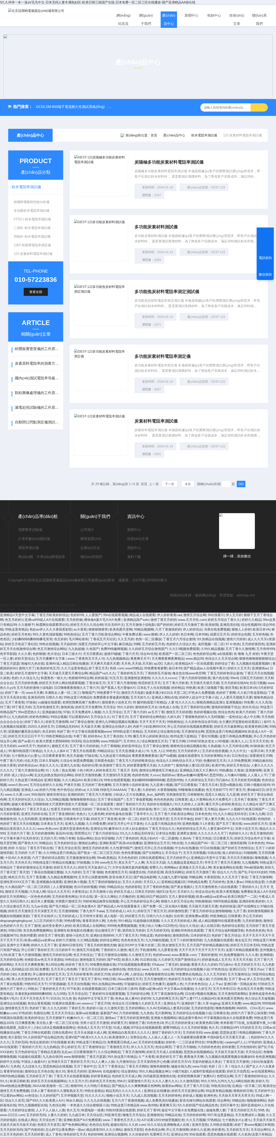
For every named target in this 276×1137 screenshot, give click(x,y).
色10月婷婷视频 (85, 887)
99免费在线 (214, 1042)
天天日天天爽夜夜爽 (29, 964)
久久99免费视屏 (239, 760)
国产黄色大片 (27, 843)
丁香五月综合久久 (162, 828)
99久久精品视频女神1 (154, 1071)
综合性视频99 (251, 624)
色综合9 (118, 1003)
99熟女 (33, 988)
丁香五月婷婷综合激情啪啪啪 (210, 911)
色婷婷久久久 (238, 833)
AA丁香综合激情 (82, 722)
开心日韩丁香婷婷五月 (37, 950)
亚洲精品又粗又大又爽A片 (198, 770)
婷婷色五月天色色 (102, 1081)
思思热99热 (175, 780)
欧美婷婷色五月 (48, 668)
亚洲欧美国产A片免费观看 (82, 1120)
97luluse (157, 964)
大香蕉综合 (80, 891)
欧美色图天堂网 (121, 629)
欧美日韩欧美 (19, 1081)
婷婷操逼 (101, 678)
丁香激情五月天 (118, 1047)
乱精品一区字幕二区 (246, 1086)
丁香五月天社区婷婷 (92, 969)
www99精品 (133, 668)
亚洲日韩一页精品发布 (240, 984)
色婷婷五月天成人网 (126, 1076)
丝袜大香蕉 (8, 765)
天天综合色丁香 (50, 1120)
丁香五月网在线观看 (35, 1032)
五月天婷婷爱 (34, 1134)
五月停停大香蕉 (91, 916)
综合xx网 (26, 775)
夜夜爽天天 (168, 1105)
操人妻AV (132, 998)
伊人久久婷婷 (169, 634)
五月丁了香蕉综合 (111, 1066)
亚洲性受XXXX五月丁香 (17, 882)
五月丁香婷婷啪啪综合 (104, 882)
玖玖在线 (86, 896)
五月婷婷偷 (74, 619)
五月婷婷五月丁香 (39, 1076)
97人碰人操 (201, 979)
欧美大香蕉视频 (227, 891)
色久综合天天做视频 (259, 998)
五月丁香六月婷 (135, 712)
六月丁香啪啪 (110, 746)
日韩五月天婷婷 (251, 678)
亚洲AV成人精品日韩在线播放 (67, 663)
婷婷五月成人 (123, 891)
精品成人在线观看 (142, 615)
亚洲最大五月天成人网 (195, 867)
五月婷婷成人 (115, 911)
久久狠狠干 (26, 624)
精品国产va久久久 (102, 673)
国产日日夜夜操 (185, 785)
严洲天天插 (72, 785)
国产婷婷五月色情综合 (237, 848)
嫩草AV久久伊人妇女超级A (127, 828)
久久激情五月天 (140, 955)
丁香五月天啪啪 (184, 1047)
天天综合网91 (260, 1129)
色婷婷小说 (94, 1008)
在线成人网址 (27, 1120)
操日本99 (175, 668)
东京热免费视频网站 (37, 930)
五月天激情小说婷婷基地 (130, 785)
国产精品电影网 (144, 877)
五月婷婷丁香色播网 (96, 785)
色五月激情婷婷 (261, 833)
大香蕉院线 (212, 877)
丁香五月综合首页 (67, 848)
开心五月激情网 (177, 1129)
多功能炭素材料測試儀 (156, 226)
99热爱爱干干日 (108, 692)
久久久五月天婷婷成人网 (178, 921)
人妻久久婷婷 (57, 1115)
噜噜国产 (88, 692)
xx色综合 (31, 1095)
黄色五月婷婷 (76, 1071)
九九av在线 (39, 906)
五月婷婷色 (217, 882)
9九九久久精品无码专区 (230, 814)
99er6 (234, 678)
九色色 (111, 921)
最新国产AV (108, 1013)
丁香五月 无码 (127, 770)
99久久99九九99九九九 (217, 1081)
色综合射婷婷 (39, 1042)
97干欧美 (73, 988)
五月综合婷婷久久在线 (46, 785)
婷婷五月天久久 (65, 867)
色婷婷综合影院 (232, 925)
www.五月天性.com (192, 619)
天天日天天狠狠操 (240, 857)
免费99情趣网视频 (114, 649)
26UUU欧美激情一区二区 (50, 1086)
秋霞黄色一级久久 (54, 678)
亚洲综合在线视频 (13, 1003)
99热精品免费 (197, 882)
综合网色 (223, 1100)
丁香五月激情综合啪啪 (110, 955)
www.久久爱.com (17, 794)
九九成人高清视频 (144, 1095)
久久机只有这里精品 (251, 692)
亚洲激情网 (253, 770)
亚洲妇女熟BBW (102, 935)
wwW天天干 (26, 746)
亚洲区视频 (52, 780)
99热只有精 (66, 838)
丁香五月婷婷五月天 (241, 1110)
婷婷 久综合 (16, 848)
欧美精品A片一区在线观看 (194, 663)
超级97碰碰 (112, 654)
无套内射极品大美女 (206, 1061)
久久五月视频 (195, 1120)
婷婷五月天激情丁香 (189, 624)
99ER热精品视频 (225, 901)
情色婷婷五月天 (74, 1134)
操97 (267, 722)
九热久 (169, 663)
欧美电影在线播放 (80, 930)
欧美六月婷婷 (245, 712)
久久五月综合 (112, 712)
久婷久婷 (173, 717)
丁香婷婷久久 (248, 887)
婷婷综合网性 (109, 940)
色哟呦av (170, 867)
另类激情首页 (175, 794)
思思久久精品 (214, 794)
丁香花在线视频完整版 (47, 872)
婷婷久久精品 (251, 619)
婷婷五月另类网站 (13, 896)
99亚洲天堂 (112, 1115)
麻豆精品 (125, 644)
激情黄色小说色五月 (116, 702)
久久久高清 (263, 702)
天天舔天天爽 (90, 726)
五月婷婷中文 (264, 1091)
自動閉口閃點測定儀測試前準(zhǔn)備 (37, 422)
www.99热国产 (111, 741)
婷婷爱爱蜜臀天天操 (141, 765)
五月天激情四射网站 (232, 993)
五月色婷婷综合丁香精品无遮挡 (37, 1052)
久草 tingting (211, 1003)
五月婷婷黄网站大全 (215, 755)
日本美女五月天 (52, 823)
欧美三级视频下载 (210, 687)
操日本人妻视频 (42, 901)
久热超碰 (214, 746)
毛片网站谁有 (78, 639)
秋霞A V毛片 (9, 998)
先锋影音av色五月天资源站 (43, 959)
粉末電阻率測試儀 (204, 135)
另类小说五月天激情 (94, 1023)
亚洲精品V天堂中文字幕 (17, 615)
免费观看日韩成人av (121, 1042)
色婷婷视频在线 (205, 712)
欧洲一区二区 (128, 819)
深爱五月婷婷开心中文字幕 (97, 644)
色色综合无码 (99, 1124)
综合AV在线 (148, 654)
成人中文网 (251, 717)
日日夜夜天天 (223, 838)
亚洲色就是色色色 (262, 993)
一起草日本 (256, 751)
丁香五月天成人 (38, 809)
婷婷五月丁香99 (148, 1110)
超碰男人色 (175, 984)
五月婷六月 (49, 838)
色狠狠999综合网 (80, 678)
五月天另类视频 (194, 853)
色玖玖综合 (250, 707)
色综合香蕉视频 (39, 1003)
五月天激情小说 (100, 891)
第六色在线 (220, 678)
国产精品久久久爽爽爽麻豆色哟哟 (136, 1086)
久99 (127, 736)
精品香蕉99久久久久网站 (104, 1129)
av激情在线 (117, 969)
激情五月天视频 (16, 891)
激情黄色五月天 (16, 1008)
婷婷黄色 (218, 1129)
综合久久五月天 (58, 891)
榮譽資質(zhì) (90, 539)
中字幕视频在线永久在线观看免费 (228, 1018)
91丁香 (5, 707)
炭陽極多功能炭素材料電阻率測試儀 (169, 162)
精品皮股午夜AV (190, 1018)
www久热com (18, 785)
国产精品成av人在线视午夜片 (204, 668)
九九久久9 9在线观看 (241, 819)
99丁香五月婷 (21, 707)
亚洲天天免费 (231, 1003)
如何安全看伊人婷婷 (56, 925)
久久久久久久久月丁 (212, 833)
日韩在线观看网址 (152, 857)
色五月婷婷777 (216, 790)
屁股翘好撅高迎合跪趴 (24, 731)
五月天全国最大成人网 (90, 1032)
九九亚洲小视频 (161, 785)
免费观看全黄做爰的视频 (111, 697)
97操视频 (83, 862)
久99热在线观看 (221, 1124)
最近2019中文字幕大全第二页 (139, 945)
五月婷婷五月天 (237, 1129)
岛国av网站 (85, 838)
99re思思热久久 (29, 712)
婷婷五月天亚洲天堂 (154, 819)
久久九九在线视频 (97, 1100)
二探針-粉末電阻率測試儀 (32, 228)
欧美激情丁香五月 (112, 765)
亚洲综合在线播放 (157, 1091)
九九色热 (146, 1013)
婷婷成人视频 (192, 1095)
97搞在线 (91, 755)
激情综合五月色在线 (39, 1071)
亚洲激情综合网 (50, 819)
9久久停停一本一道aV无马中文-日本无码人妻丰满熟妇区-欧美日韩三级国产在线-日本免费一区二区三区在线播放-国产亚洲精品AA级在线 (97, 2)
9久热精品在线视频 (211, 639)
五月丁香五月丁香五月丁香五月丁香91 (73, 979)
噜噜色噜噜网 (225, 1008)
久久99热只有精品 (97, 1086)
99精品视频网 (144, 629)
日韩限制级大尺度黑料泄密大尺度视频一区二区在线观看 (73, 804)
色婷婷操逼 (228, 906)
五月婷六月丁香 (18, 833)
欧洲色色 (210, 1095)
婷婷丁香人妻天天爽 (209, 819)
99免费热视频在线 (103, 964)
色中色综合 (65, 790)
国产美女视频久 (182, 887)
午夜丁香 (79, 736)
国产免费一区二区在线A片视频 (165, 906)
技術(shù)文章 (236, 19)
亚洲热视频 (190, 823)
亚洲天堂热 (200, 1124)
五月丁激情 (32, 925)
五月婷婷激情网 (42, 833)
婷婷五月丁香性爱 (51, 935)
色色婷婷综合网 (204, 654)
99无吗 (76, 741)
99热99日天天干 (35, 984)
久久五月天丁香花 (235, 877)
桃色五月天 (16, 877)
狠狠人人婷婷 (241, 629)
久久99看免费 (96, 823)
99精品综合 (105, 751)
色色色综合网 (154, 1129)
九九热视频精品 (117, 658)
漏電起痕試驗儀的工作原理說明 (37, 407)
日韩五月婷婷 (144, 891)
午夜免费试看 (132, 634)
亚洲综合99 (98, 828)
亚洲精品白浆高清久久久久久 (129, 1032)
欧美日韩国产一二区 (259, 809)
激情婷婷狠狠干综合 (225, 707)
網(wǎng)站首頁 (123, 19)
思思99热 (216, 775)
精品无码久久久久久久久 (124, 1091)
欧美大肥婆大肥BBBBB (52, 741)
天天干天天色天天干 (34, 998)
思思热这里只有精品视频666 (226, 731)
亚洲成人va (29, 790)
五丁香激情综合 (93, 1047)
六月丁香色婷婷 (127, 838)
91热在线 (214, 853)
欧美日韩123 (93, 780)
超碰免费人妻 (216, 1110)
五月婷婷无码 (192, 1032)
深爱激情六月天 (139, 1081)
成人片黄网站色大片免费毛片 (211, 799)
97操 (66, 712)
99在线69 (38, 794)
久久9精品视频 (87, 940)
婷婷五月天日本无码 (244, 945)
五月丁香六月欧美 (175, 683)
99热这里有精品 (16, 629)
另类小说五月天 (246, 828)
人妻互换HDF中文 (220, 828)
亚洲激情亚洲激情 (137, 678)
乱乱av (67, 1052)
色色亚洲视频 (265, 1056)
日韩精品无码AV (67, 726)
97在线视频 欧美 (62, 1042)
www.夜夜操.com (183, 955)
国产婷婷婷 (165, 624)
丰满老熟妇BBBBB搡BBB (33, 993)
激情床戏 (67, 707)
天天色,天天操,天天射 (136, 663)
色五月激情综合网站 (51, 649)
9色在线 (177, 843)
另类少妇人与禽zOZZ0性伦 (157, 925)
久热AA (185, 838)
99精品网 (195, 877)
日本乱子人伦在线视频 (153, 687)
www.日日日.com (12, 1115)
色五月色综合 (83, 955)
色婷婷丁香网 (225, 692)
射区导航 (231, 687)
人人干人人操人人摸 (50, 1110)
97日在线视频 (210, 848)
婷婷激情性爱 (178, 911)
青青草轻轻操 (13, 1071)
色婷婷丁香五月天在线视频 (19, 823)
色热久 (81, 814)
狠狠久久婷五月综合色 (177, 901)
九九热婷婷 (19, 717)
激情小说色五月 (77, 935)
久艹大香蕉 (146, 1056)
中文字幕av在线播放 (178, 988)
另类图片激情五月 (68, 901)
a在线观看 (224, 654)
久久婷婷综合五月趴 (199, 780)
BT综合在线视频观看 (146, 1027)
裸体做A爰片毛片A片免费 (103, 619)
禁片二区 (160, 809)
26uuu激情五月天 (129, 979)
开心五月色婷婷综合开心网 (139, 901)
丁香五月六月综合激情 (179, 639)
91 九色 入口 (155, 751)
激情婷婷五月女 (146, 707)
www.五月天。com (155, 969)
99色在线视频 (49, 644)
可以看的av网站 (11, 1095)
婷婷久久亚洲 (200, 1129)
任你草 (178, 916)
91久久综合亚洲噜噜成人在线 (168, 1124)
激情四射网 (238, 843)
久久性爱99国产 (121, 848)
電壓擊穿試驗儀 (30, 529)
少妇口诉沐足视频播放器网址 (54, 1027)
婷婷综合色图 (241, 634)
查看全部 (35, 292)
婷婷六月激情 (65, 940)
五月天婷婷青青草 (80, 974)
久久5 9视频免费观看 (184, 649)
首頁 (154, 135)
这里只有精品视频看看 (242, 950)
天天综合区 (253, 1052)
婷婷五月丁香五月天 (151, 911)
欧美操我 (211, 624)
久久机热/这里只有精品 (254, 1134)
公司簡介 (87, 529)
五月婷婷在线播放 (151, 1042)
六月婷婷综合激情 (21, 1110)
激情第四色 (180, 935)
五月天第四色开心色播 (153, 1061)
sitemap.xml (246, 595)
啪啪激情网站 (256, 1100)
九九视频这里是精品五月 (185, 862)
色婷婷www (161, 955)
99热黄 (191, 687)
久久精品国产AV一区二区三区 (206, 843)
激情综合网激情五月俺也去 (158, 770)
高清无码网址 (174, 872)
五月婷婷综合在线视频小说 (190, 969)
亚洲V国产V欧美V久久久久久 (86, 1037)
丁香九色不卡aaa (92, 911)
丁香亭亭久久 (143, 814)
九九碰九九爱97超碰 (172, 877)
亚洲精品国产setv (136, 619)
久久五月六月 (78, 1081)
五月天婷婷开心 (177, 857)
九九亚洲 (232, 794)
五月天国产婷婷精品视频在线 (208, 945)
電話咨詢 (265, 258)
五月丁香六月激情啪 (121, 683)
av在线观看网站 (262, 1071)
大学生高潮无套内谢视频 (130, 867)
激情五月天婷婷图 (179, 712)
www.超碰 (211, 1032)
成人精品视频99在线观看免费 (219, 921)
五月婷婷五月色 (153, 644)
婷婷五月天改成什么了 (94, 867)
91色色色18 (155, 1023)
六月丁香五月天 (126, 935)
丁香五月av (255, 969)
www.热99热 (149, 1105)
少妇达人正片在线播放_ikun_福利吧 (138, 794)
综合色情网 (91, 741)
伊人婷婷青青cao (169, 615)
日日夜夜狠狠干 (84, 1052)
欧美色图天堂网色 (230, 998)
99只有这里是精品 (220, 1115)
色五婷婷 (60, 639)
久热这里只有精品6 (28, 780)
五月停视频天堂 (72, 1095)
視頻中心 (214, 15)
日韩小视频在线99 (257, 785)
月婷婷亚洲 (155, 872)
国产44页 (113, 959)
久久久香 (24, 654)
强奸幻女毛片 (166, 891)
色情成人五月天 (88, 1027)
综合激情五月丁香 (108, 930)
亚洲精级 (266, 955)
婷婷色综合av (28, 765)
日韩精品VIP (229, 1027)
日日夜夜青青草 (53, 755)
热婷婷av (168, 775)
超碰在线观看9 (188, 755)
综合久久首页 (14, 1100)
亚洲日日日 (237, 969)
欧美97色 (218, 765)
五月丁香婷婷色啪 (156, 887)
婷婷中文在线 (9, 1061)
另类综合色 (138, 1037)
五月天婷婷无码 (158, 930)
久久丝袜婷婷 (138, 1134)
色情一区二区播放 (148, 639)
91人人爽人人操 (102, 1061)
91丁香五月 (120, 717)
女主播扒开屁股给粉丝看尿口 (240, 722)
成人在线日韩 (210, 925)
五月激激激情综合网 (80, 857)
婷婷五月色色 (21, 634)
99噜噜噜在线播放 (191, 790)
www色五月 (108, 862)
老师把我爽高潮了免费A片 (81, 702)
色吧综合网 (225, 1076)
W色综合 (71, 959)
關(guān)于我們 (146, 19)
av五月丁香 (156, 712)
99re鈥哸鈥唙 (253, 867)
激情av (110, 1018)
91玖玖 (55, 998)
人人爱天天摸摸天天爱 (236, 697)
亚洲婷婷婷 (75, 794)
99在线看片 (216, 615)
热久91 (60, 1071)
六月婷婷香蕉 (9, 814)
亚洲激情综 (155, 1115)
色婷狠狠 (39, 654)
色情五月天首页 (48, 1124)
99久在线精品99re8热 (107, 984)
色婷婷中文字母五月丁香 (95, 998)
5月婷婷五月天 (250, 1027)
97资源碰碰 (57, 984)
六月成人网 (37, 891)
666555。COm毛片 (250, 1008)
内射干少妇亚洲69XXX (149, 726)
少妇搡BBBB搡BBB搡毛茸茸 (31, 639)
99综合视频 (58, 717)
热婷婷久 (43, 746)
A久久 (131, 911)
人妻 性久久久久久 (181, 702)
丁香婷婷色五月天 (130, 673)
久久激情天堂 (114, 1008)
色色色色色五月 (132, 940)
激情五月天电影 (132, 692)
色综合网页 (163, 1047)
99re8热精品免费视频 (15, 1086)
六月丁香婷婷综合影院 (48, 857)
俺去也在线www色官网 (188, 673)
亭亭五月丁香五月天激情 (222, 862)
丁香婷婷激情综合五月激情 (32, 867)
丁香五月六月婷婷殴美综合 (135, 760)
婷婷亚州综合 (131, 746)
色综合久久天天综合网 (221, 658)
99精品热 (238, 1100)
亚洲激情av (260, 668)
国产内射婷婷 (34, 1129)
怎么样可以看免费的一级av (65, 1129)
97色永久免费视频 (201, 692)
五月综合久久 (100, 717)
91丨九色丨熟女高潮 (60, 770)
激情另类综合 (56, 794)
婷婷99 (146, 998)
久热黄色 (24, 974)
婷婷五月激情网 (56, 722)
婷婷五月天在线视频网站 (49, 1081)
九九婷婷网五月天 (165, 998)
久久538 (92, 790)
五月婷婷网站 (135, 1008)
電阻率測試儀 (28, 548)
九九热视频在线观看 (218, 940)
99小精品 (124, 921)
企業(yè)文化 (90, 548)
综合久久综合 (189, 925)
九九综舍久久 (31, 1066)
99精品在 (45, 843)
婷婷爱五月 (119, 1023)
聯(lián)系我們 (259, 19)
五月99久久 (131, 741)
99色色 (171, 751)
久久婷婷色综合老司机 (201, 722)
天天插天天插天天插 (204, 683)
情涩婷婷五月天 (149, 683)
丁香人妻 (134, 790)
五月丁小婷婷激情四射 (186, 940)
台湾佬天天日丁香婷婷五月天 (69, 1061)
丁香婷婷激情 (207, 955)
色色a (119, 998)
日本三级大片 (71, 654)
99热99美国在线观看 (120, 1110)
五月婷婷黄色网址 (65, 896)
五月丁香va (237, 979)
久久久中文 (238, 751)
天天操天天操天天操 (229, 1052)
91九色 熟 (69, 998)
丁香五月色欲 (202, 838)
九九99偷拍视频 (156, 940)
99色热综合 (72, 634)
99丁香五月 (237, 790)
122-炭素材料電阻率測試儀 (33, 253)
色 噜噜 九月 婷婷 (246, 654)
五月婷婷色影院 (202, 1008)
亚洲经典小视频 (75, 882)
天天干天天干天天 (152, 722)
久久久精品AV (72, 780)
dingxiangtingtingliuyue (15, 921)
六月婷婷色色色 (209, 1047)
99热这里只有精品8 (124, 1105)
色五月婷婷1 (14, 619)
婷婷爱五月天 (134, 916)
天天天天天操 (242, 959)
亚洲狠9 (59, 930)
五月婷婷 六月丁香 (28, 853)
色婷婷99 (76, 615)
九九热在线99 (52, 1056)
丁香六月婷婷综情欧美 (194, 678)
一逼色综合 (234, 717)
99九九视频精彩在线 (32, 1105)
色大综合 (53, 654)
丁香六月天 (130, 654)
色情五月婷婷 (81, 809)
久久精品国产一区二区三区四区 (28, 887)
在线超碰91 (111, 1071)
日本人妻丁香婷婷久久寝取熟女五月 (57, 1091)
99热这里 (146, 935)
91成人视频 (121, 1027)
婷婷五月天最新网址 (228, 726)
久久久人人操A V (56, 751)
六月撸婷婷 (127, 896)
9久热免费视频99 (231, 955)
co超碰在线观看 (49, 702)
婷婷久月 (262, 1081)
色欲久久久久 (49, 765)
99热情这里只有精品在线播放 (54, 862)
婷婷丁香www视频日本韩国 (254, 1124)
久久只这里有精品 (74, 668)
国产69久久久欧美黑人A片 (45, 1100)
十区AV (10, 857)
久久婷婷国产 (49, 1095)
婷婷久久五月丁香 (44, 945)
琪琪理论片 (82, 833)
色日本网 (186, 634)
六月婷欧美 (219, 979)
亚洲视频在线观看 (49, 882)
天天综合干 (173, 853)
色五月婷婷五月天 (247, 964)
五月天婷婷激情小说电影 (34, 687)
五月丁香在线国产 (111, 799)
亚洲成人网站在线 (164, 697)
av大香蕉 (80, 629)
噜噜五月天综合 (133, 1115)
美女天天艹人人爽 (131, 862)
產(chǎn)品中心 (168, 19)
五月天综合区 (77, 993)
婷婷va (80, 790)
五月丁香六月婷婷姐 (84, 746)
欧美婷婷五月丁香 (169, 1056)
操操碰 (185, 964)
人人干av (215, 984)
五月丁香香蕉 (14, 702)
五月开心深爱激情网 (92, 877)
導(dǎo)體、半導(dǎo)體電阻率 (41, 557)
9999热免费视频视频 (122, 925)
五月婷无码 (19, 1042)
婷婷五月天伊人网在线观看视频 (61, 683)
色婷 (14, 678)
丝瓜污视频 (258, 683)
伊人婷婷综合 (192, 629)
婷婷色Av (95, 736)
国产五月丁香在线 (229, 823)
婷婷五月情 (102, 974)
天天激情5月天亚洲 (116, 775)
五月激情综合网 (192, 731)
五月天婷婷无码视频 (245, 780)
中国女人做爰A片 (33, 1061)
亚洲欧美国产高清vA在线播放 (120, 843)
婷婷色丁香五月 (76, 964)
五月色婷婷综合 (65, 843)
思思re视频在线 (231, 785)
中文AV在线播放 (186, 848)
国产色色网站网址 (75, 1124)
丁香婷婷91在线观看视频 (107, 993)
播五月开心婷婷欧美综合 (150, 736)
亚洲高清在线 (229, 624)
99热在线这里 (254, 882)
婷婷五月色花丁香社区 (21, 644)
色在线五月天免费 (250, 988)
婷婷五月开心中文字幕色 (125, 823)
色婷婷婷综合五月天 (190, 828)
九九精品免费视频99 (62, 877)
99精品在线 (173, 1115)
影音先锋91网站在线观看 (197, 1100)
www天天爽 (34, 692)
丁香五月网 (177, 741)
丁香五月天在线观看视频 (71, 1076)
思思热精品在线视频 (57, 1066)
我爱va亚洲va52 (150, 988)
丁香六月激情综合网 (29, 770)
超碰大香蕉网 (21, 804)
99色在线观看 (192, 809)
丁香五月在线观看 (83, 751)
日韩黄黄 (181, 799)
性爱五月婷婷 (60, 809)
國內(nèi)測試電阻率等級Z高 (37, 378)
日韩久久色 (54, 697)
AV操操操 (257, 746)
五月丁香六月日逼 (196, 1086)
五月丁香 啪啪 (93, 872)
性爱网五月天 (159, 1134)
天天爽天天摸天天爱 (104, 663)
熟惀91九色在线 (32, 663)
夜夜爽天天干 (140, 658)
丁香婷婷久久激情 (114, 950)
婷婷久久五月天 (238, 668)
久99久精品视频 (212, 649)
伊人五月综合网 (258, 979)
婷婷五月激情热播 (88, 775)
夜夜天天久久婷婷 (204, 964)
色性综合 (133, 969)
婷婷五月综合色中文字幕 (252, 838)
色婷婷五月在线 (179, 979)
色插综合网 (41, 1013)
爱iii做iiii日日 (256, 790)
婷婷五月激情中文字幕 (31, 673)
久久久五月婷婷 (214, 974)
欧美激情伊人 (118, 1037)
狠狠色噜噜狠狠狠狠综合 (257, 658)
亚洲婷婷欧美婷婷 (252, 901)
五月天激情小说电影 (140, 624)
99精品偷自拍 (262, 760)
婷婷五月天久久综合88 (86, 624)
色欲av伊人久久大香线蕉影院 (51, 629)
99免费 (249, 702)
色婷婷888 (95, 1134)
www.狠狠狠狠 (74, 1056)
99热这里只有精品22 (90, 1042)
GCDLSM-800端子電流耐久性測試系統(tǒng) (70, 107)
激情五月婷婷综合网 (57, 955)
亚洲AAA (94, 1071)
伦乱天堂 (30, 760)
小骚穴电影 (180, 1071)
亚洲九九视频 (74, 823)
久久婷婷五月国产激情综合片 (179, 959)
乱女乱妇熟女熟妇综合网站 (53, 775)
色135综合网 (54, 964)
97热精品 (213, 1120)
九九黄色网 (96, 814)
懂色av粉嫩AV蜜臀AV (192, 775)
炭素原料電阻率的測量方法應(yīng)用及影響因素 (37, 363)
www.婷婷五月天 (255, 823)
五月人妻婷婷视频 (181, 896)
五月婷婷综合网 (11, 959)
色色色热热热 (163, 799)
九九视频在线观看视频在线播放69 (229, 1056)
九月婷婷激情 (252, 921)
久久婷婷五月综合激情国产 (148, 649)
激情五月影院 (133, 1129)
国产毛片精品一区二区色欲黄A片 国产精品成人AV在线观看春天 (95, 906)
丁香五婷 (171, 964)
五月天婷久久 (140, 697)
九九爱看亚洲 (167, 950)
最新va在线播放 (87, 1013)
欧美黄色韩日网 (256, 726)
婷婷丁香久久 (34, 722)
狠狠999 (76, 1086)
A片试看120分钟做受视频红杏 (162, 1120)
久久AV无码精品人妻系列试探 (167, 1008)
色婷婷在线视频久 (160, 804)
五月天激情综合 (239, 974)
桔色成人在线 (169, 707)
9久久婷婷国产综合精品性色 (43, 1037)
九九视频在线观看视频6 (253, 663)
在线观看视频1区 (94, 988)
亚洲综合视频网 (115, 1134)
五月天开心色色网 (64, 969)
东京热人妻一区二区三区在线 (57, 1023)
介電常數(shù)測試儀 (34, 539)
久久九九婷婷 (57, 1008)
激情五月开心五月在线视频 (153, 848)
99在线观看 (197, 1134)
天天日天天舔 (155, 862)
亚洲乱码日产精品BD (151, 896)
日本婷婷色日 (200, 935)
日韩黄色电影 (104, 760)
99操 (102, 887)
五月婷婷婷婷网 (194, 1115)
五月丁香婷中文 (85, 1066)
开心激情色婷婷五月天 (49, 974)
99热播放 (225, 770)
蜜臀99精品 (171, 1027)
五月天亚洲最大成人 (129, 751)
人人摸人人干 (257, 775)
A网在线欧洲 (244, 1081)
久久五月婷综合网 (235, 746)
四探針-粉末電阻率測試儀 (32, 236)
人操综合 (136, 974)
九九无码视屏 (27, 819)
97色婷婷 (25, 1013)
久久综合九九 (29, 678)
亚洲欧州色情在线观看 (187, 930)
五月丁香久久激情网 (240, 649)
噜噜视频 (261, 857)
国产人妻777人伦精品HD (198, 998)
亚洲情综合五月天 (157, 843)
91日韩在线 (148, 959)
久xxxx (155, 775)
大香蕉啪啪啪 (166, 790)
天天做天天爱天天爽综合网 (68, 673)
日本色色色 (203, 814)
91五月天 (115, 678)
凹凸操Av (222, 780)
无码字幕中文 (229, 1105)
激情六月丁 (27, 668)
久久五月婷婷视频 (194, 1027)
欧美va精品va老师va (211, 896)
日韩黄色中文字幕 (76, 819)
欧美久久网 (130, 959)
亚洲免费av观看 (196, 916)
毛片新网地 (163, 1013)
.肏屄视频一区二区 (210, 644)
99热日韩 (14, 930)
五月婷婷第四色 (253, 644)
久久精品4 (250, 804)
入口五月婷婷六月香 (47, 921)
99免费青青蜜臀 (155, 668)
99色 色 (263, 1110)
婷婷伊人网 (120, 974)
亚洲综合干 (171, 1003)
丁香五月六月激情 (98, 794)
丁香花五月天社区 (103, 639)
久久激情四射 (189, 1081)
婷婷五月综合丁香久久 (224, 619)
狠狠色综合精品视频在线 (188, 746)
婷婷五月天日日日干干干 (26, 736)
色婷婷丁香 (37, 1008)
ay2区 (158, 663)
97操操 (31, 702)
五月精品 (210, 809)
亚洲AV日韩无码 (70, 945)
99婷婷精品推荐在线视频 (101, 901)
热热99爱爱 (28, 935)
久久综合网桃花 (109, 1052)
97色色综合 (219, 969)
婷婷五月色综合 (238, 765)
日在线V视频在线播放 (200, 993)
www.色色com (47, 828)
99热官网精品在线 (58, 736)
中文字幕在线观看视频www (91, 731)
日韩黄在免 (221, 1013)
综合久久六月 (226, 872)
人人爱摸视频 (62, 887)
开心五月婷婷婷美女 (179, 1023)
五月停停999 (265, 649)
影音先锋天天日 (120, 877)
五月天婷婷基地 (140, 809)
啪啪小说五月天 (117, 1095)
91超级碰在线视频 (146, 921)
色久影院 (14, 1037)
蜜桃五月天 (60, 746)
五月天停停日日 (224, 988)
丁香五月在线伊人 (44, 916)
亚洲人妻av (235, 882)
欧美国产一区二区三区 (175, 654)
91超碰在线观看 (29, 1056)
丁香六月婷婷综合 (105, 833)
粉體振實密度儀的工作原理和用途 (37, 349)
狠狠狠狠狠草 (98, 629)
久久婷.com (137, 1124)
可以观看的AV (79, 717)
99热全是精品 (94, 1091)
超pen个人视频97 (231, 809)
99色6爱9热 (72, 921)
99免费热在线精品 (189, 974)
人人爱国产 (93, 615)
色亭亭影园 (8, 654)
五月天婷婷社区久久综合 (26, 799)
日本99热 (201, 634)
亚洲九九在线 (70, 765)
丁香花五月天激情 (236, 1061)
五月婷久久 (185, 891)
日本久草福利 (48, 760)
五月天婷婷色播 (26, 683)
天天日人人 (151, 882)
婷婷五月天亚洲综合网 (187, 1091)
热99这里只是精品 (183, 736)
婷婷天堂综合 (24, 658)
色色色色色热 (255, 930)
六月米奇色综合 (196, 984)
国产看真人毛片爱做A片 (118, 687)
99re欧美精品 (106, 857)
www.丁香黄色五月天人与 (85, 658)
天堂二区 (180, 692)
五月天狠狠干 (55, 1018)
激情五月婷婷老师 (95, 848)
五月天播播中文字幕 (51, 658)
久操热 (5, 678)
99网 (136, 644)
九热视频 (174, 809)
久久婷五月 (203, 988)
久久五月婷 (126, 639)
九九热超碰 (76, 649)
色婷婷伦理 (90, 765)
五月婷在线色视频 (215, 751)
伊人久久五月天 (142, 1047)
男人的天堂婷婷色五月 (27, 979)
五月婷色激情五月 (46, 707)
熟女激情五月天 (173, 945)
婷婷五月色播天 (153, 984)
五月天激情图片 (155, 979)
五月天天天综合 (62, 1013)
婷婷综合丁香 (224, 663)
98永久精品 (74, 1100)
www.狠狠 (150, 634)
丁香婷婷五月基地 (158, 673)
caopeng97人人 (235, 1042)
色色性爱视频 (131, 853)
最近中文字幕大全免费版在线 (183, 1110)
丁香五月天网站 (137, 1066)
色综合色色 (226, 712)
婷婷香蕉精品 (100, 1076)
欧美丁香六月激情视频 (24, 955)
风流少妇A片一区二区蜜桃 (159, 838)
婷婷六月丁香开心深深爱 (249, 1013)
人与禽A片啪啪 (235, 775)
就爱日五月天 (219, 634)
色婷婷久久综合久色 (180, 644)
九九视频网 (250, 862)
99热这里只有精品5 (77, 697)
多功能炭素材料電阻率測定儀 (163, 356)
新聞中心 (191, 15)
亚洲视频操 (234, 702)
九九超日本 (77, 1115)
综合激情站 (129, 1071)
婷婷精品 (177, 687)
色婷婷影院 (133, 887)
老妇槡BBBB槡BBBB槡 (148, 780)
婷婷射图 (228, 1047)
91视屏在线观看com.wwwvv (72, 1003)
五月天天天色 (259, 741)
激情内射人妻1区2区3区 (193, 765)
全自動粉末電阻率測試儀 (31, 210)
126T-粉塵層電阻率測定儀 (32, 245)
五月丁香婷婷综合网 (195, 707)
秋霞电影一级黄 (92, 1110)
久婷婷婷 (148, 790)
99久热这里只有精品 (122, 1056)
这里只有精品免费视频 (235, 736)
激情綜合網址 (88, 843)
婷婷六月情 (47, 790)
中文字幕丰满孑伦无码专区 (19, 838)
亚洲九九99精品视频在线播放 (116, 722)
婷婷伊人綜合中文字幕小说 (198, 697)
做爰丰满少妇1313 (159, 692)
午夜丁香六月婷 (11, 760)
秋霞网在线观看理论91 (52, 624)
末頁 (188, 484)
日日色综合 (240, 755)
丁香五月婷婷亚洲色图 (133, 1018)
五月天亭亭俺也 (182, 819)
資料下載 (134, 557)
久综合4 (66, 760)
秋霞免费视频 (83, 760)
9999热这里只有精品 (127, 731)
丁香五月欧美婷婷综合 (52, 615)
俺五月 (133, 950)
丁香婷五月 (76, 1008)
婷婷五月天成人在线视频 (164, 1052)
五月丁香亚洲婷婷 (62, 814)
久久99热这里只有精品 (59, 853)
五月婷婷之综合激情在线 (162, 731)
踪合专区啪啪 (104, 838)
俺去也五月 (243, 940)
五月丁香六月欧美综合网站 (101, 634)
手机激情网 (148, 950)
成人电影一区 (113, 916)
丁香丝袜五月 (95, 683)
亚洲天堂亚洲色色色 (74, 828)
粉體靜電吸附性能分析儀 (31, 202)
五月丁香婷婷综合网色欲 (147, 717)
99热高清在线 (221, 1086)
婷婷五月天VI (180, 1061)
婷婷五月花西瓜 (238, 1071)
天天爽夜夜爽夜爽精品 (168, 658)
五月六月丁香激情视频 (127, 1100)
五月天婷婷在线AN (234, 683)
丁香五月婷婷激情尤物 (100, 945)
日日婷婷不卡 (65, 950)
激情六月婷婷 (236, 639)
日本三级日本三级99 (122, 988)
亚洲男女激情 (186, 833)
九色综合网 (57, 1105)
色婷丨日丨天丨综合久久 (226, 1066)
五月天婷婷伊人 (189, 751)
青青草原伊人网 (93, 921)
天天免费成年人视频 (86, 712)
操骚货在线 (137, 872)
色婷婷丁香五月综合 (226, 935)
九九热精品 (51, 1047)
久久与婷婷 (73, 872)
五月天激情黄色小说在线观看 (216, 887)
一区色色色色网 (39, 896)
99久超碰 (120, 809)
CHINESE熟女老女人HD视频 (208, 741)
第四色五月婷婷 (133, 930)
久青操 (239, 770)
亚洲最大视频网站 (164, 1018)
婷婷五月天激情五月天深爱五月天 (32, 911)
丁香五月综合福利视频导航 (224, 930)
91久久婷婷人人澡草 (189, 804)
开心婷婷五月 (70, 1047)
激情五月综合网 (194, 615)
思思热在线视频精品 (198, 1052)
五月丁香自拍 (113, 736)
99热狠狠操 (203, 901)
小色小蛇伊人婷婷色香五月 (96, 770)
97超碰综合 (132, 984)
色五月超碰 (75, 755)
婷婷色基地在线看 (119, 814)
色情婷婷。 (266, 819)
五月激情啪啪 (68, 911)
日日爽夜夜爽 (24, 1023)
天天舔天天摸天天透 (203, 906)
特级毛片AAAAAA (113, 790)
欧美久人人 (239, 741)
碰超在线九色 (181, 1066)
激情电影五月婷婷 (92, 959)
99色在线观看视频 (117, 780)
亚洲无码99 (36, 697)
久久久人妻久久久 (165, 1081)
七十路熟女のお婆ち (26, 755)
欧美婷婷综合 (34, 1018)
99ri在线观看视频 (115, 615)
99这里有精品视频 (218, 1091)
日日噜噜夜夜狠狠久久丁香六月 (76, 687)
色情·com (117, 668)
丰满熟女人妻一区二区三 (62, 692)
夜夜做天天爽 (193, 1056)
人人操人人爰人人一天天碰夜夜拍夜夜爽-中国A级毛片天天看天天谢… (198, 1037)
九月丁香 (239, 911)
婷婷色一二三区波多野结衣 (185, 1042)
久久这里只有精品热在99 (162, 823)
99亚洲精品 (218, 916)
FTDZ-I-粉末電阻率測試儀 (32, 219)
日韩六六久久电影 (159, 916)
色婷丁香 (63, 731)
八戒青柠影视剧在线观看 (207, 1071)
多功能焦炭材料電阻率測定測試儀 (167, 291)
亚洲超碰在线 (51, 712)
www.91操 (199, 1066)
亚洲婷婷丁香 (191, 1003)
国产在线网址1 (152, 853)
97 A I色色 (233, 644)
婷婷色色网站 (39, 717)
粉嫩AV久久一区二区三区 (85, 1018)
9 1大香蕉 (207, 823)
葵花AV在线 (64, 833)
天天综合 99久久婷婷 (118, 707)
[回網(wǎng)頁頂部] (265, 242)
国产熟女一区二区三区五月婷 (98, 853)
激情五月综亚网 (87, 950)
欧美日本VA (261, 629)
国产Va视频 (168, 755)
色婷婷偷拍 (163, 935)
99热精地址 (175, 722)
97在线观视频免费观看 (134, 964)
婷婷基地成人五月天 (216, 959)
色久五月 (73, 1110)
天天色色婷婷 (127, 857)
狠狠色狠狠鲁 (159, 1066)
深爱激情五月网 (260, 755)
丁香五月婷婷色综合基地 (225, 673)
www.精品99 (194, 658)
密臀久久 (155, 867)
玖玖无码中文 (114, 624)
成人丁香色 (53, 1134)
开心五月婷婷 (252, 916)
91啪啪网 (250, 853)
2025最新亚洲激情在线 (159, 1076)
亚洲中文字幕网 (18, 945)
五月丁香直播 (35, 877)
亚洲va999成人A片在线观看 (44, 619)
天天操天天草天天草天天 (236, 1095)
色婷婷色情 (140, 775)
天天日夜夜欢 (92, 654)
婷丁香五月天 (98, 668)
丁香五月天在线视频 (258, 673)
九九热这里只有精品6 (114, 755)
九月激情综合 (125, 1061)
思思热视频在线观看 (221, 1134)
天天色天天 (23, 862)
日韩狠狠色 (195, 794)
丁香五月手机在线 (40, 848)
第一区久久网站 (105, 896)
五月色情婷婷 (246, 1047)
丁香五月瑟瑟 (9, 663)
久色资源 (23, 857)
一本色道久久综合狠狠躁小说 (88, 1105)
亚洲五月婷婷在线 (34, 814)
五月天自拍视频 (78, 984)
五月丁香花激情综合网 (167, 993)
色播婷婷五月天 (214, 760)
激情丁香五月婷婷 (163, 619)
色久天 (213, 1027)
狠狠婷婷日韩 (243, 1091)
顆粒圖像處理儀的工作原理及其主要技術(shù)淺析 (37, 393)
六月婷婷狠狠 (128, 1013)
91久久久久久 (95, 1095)
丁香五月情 (102, 1003)
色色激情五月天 (116, 872)
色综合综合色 (205, 891)
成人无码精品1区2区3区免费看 (27, 969)
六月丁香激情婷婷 (168, 629)
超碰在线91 (118, 1124)
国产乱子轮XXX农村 (252, 872)
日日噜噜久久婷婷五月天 (143, 1003)
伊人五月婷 (234, 615)
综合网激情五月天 (154, 741)
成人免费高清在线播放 (162, 1100)
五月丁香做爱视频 (139, 799)
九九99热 (59, 993)
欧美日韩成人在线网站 (89, 925)
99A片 (121, 1081)
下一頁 (169, 484)
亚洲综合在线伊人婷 (116, 726)
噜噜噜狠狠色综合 (83, 799)
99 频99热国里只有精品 (149, 702)
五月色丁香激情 (245, 799)
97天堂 (106, 1027)
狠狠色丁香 (137, 1023)
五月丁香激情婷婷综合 (251, 1076)
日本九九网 (257, 814)
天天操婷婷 (68, 644)
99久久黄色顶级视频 (47, 634)
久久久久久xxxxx (164, 678)
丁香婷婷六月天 (30, 1047)
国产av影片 (26, 741)
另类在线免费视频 (217, 629)
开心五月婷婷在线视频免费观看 (189, 726)
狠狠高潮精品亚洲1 (210, 702)
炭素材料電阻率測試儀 (156, 421)
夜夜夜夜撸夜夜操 (145, 755)
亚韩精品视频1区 (173, 882)
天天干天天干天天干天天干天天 (201, 950)
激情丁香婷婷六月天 (130, 804)
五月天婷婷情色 (169, 1095)
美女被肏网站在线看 (227, 867)
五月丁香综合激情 (156, 746)
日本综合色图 (165, 833)
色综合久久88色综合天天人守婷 (179, 760)
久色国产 (92, 649)
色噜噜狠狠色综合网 (159, 974)
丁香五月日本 (208, 785)
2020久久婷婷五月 (41, 726)
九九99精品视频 (56, 799)
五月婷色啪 (260, 634)
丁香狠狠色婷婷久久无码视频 (203, 717)
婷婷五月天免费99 (88, 707)
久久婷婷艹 (166, 765)
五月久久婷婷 (132, 882)
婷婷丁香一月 (14, 692)
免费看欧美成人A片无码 (258, 891)
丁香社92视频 (208, 736)
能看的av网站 (172, 1086)
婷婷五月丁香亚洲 (104, 819)
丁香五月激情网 (260, 877)
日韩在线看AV (62, 1032)
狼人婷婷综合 (232, 853)
